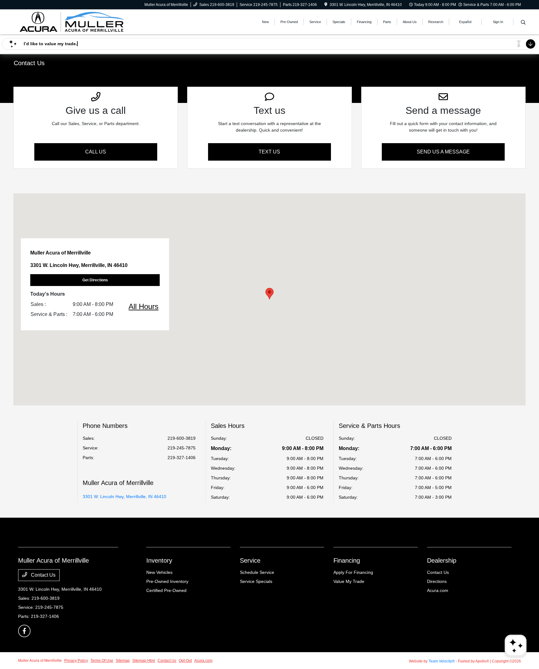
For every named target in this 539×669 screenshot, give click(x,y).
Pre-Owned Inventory (167, 581)
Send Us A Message (443, 151)
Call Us (95, 151)
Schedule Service (257, 572)
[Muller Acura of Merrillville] (71, 21)
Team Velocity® (442, 661)
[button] (269, 293)
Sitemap (123, 660)
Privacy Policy (76, 660)
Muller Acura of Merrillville (40, 660)
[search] (523, 23)
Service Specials (256, 581)
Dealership (441, 560)
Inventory (159, 560)
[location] (325, 4)
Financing (346, 560)
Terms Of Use (101, 660)
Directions (437, 581)
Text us (269, 151)
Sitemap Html (143, 660)
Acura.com (437, 590)
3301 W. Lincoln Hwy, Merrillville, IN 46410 (124, 496)
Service (250, 560)
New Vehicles (159, 572)
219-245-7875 (182, 447)
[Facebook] (24, 631)
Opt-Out (185, 660)
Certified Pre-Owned (166, 590)
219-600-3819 (182, 438)
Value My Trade (348, 581)
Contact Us (43, 575)
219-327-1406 (182, 457)
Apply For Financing (353, 572)
